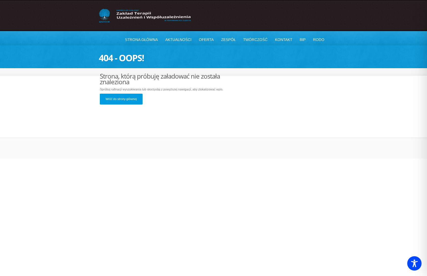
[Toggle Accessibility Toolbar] (414, 263)
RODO (318, 40)
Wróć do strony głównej (121, 99)
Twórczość (255, 40)
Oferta (206, 40)
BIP (303, 40)
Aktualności (178, 40)
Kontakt (283, 40)
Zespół (228, 40)
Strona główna (141, 40)
